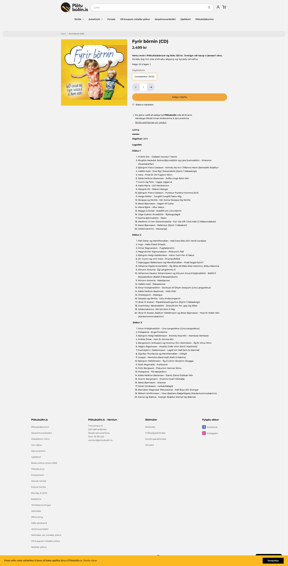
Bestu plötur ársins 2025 (44, 463)
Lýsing (135, 129)
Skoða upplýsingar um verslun (150, 122)
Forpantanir (37, 475)
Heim (63, 34)
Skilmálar (36, 511)
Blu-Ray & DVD (39, 493)
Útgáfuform (138, 70)
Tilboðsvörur (37, 469)
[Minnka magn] (136, 87)
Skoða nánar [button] (90, 560)
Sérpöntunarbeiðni (165, 19)
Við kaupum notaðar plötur (135, 19)
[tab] (137, 131)
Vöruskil (149, 445)
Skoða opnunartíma (99, 433)
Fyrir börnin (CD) (76, 34)
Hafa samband (39, 523)
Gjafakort (185, 19)
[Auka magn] (151, 87)
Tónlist (77, 19)
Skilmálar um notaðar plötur (46, 535)
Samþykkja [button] (273, 560)
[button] (142, 104)
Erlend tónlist (38, 487)
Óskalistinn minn (40, 439)
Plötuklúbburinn (204, 19)
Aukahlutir (94, 19)
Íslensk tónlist (38, 481)
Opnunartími (38, 451)
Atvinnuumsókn (40, 529)
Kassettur (36, 499)
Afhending (37, 517)
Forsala (111, 19)
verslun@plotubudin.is (100, 440)
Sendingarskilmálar (155, 439)
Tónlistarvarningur (41, 505)
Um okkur (36, 445)
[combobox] (147, 7)
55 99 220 (99, 436)
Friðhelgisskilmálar (155, 433)
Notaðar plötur (39, 547)
